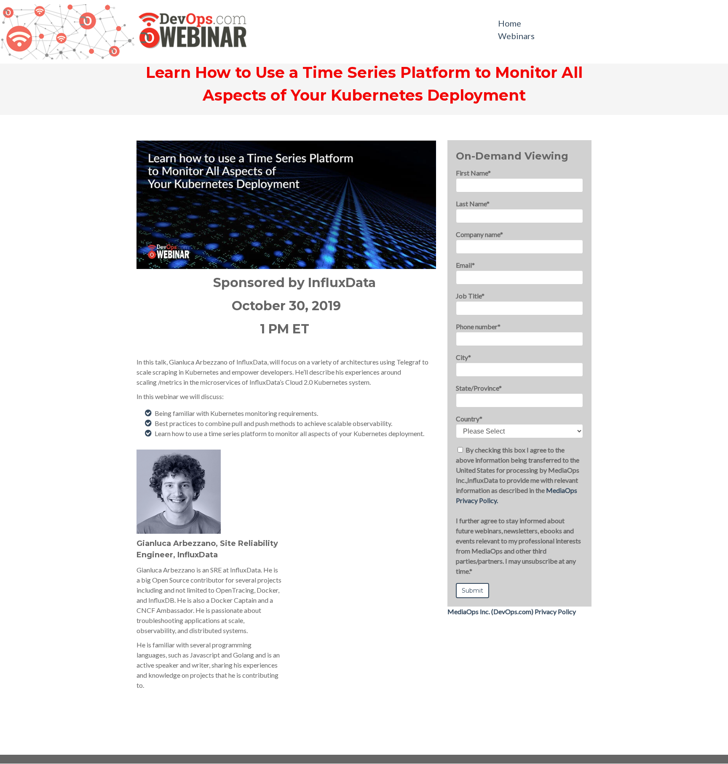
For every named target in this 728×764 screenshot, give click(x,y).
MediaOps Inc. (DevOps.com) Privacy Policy (511, 611)
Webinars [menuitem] (516, 36)
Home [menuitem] (509, 23)
